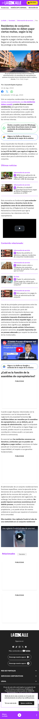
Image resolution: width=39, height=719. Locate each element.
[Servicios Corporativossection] (36, 676)
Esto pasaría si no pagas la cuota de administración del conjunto (25, 295)
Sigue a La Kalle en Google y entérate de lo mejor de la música (20, 366)
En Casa (16, 277)
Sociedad (12, 20)
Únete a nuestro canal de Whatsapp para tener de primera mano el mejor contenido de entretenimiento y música (21, 128)
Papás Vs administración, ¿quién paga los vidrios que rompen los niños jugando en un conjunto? (26, 282)
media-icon (19, 715)
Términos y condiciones (16, 689)
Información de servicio (25, 20)
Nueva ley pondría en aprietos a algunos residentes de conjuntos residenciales (25, 255)
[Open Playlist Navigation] (36, 715)
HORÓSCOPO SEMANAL (19, 8)
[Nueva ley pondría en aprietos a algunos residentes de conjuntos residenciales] (6, 253)
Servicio (22, 554)
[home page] (15, 2)
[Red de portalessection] (36, 671)
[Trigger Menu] (3, 3)
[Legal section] (36, 681)
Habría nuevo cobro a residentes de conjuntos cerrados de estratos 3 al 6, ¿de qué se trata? (26, 268)
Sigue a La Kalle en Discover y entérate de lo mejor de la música (20, 137)
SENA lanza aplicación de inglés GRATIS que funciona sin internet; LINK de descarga (25, 177)
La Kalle (3, 20)
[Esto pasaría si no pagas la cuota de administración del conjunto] (6, 293)
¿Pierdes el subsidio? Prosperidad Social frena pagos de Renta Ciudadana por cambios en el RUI (25, 190)
